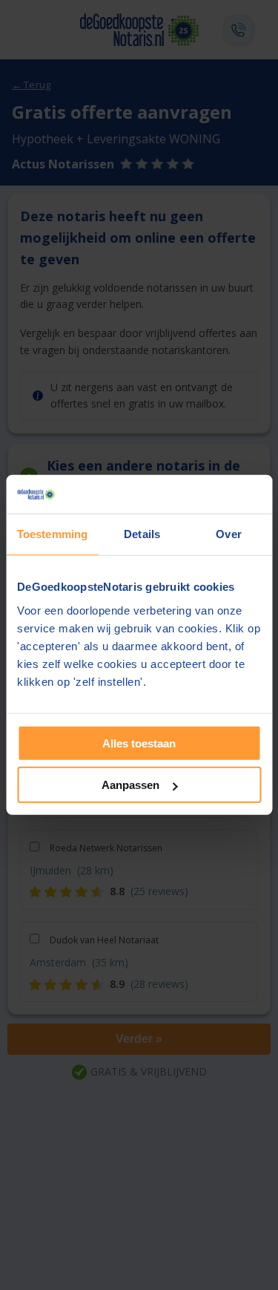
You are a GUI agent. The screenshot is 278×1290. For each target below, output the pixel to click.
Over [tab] (228, 534)
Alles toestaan (139, 743)
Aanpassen (130, 785)
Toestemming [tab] (52, 534)
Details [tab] (142, 534)
